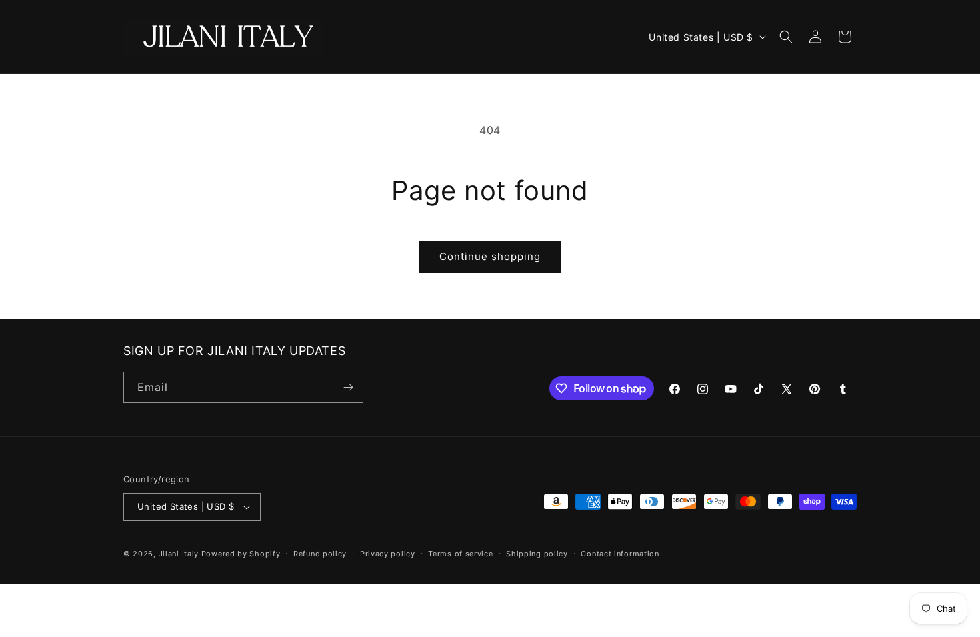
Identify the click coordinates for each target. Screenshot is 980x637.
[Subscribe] (348, 387)
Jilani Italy (179, 553)
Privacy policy (387, 553)
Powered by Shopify (241, 553)
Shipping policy (537, 553)
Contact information (620, 553)
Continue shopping (490, 256)
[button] (786, 36)
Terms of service (460, 553)
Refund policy (320, 553)
